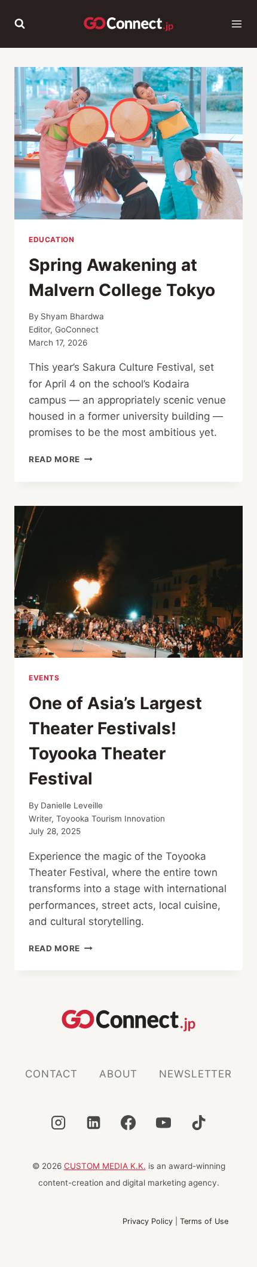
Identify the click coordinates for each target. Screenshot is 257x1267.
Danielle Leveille (76, 805)
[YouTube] (164, 1122)
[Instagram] (58, 1122)
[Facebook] (128, 1122)
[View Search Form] (19, 24)
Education (51, 239)
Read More (61, 459)
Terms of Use (204, 1221)
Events (44, 677)
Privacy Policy (148, 1221)
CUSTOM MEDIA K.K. (105, 1166)
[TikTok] (199, 1122)
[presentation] (128, 143)
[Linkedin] (93, 1122)
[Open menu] (237, 24)
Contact (51, 1074)
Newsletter (195, 1074)
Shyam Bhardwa (72, 316)
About (118, 1074)
